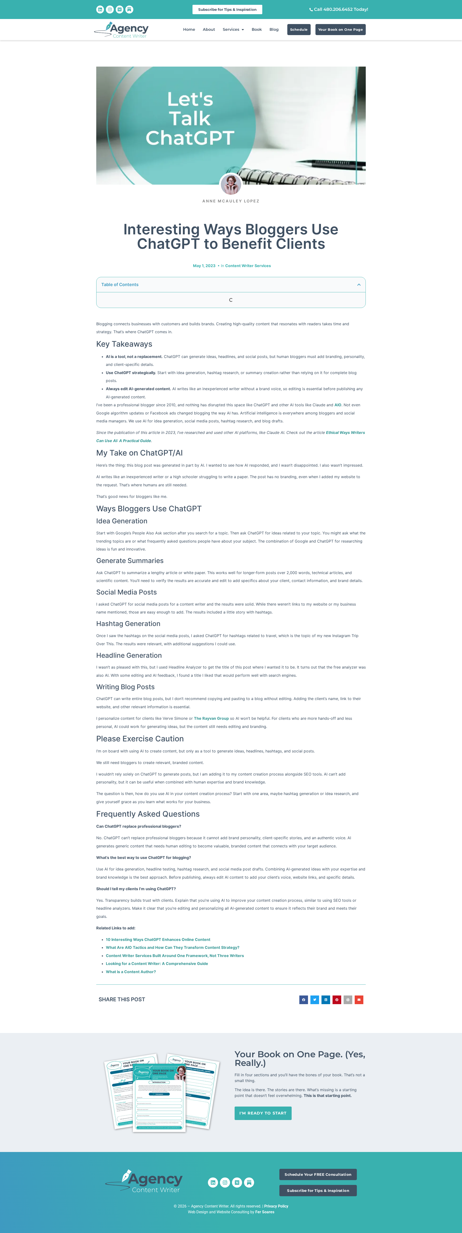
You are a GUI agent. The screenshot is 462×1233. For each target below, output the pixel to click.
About (209, 29)
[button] (359, 285)
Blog (274, 29)
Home (189, 29)
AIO (337, 404)
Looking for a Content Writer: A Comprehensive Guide (157, 963)
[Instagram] (110, 9)
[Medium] (119, 9)
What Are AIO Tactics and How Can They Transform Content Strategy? (172, 947)
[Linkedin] (100, 9)
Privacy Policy (276, 1206)
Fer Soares (264, 1212)
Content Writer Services (248, 265)
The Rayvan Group (211, 718)
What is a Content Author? (131, 971)
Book (257, 29)
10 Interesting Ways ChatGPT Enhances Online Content (158, 939)
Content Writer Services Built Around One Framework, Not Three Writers (175, 955)
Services (231, 29)
